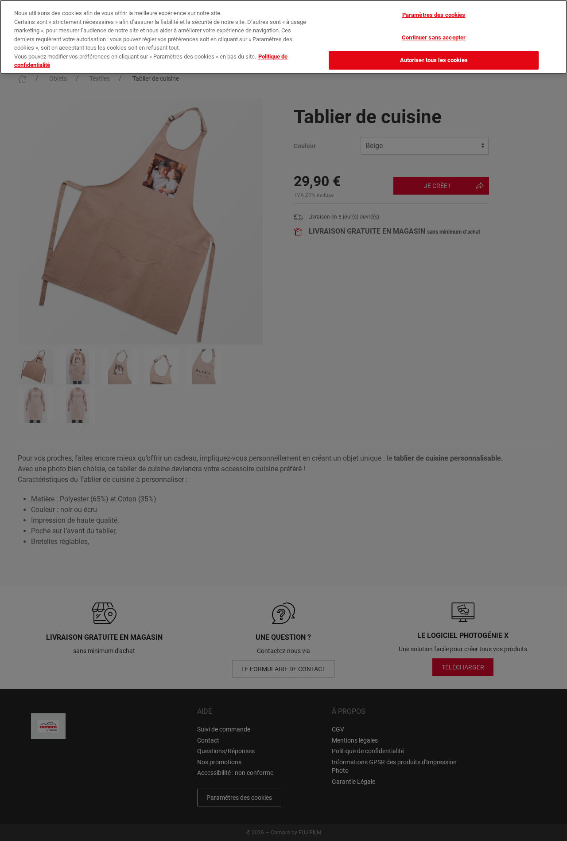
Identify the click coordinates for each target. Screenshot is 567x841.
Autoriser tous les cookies (434, 60)
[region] (283, 37)
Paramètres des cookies (434, 15)
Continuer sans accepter (434, 37)
